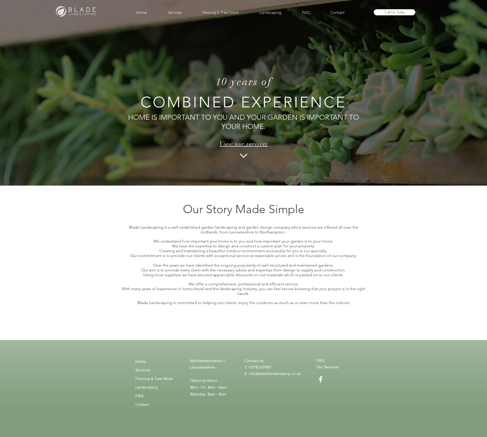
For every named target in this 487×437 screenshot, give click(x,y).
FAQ (139, 396)
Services (142, 370)
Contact (142, 404)
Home (140, 361)
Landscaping (146, 387)
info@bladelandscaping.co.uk (275, 373)
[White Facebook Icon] (320, 379)
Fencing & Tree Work (154, 378)
